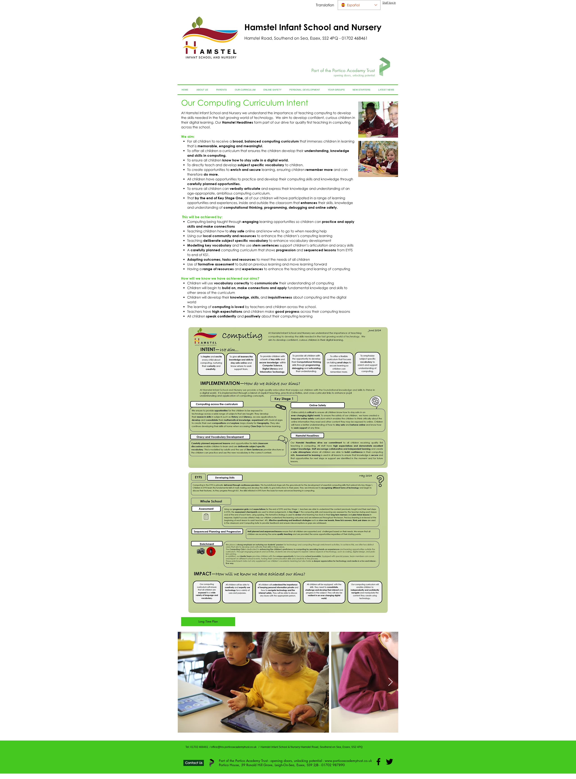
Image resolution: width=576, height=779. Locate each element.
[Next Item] (390, 682)
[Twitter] (389, 761)
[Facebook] (378, 761)
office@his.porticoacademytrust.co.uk (233, 747)
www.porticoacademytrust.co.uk (348, 761)
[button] (378, 120)
